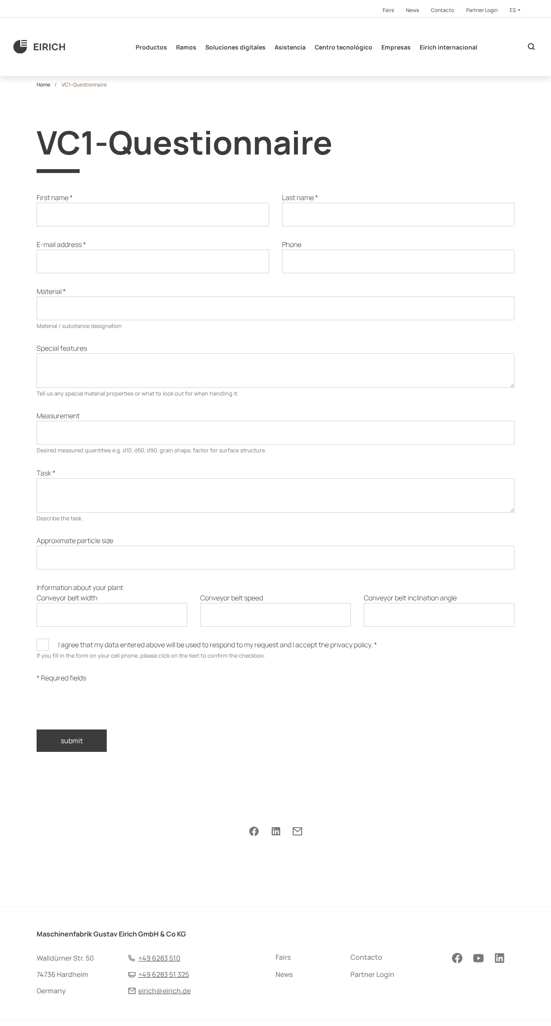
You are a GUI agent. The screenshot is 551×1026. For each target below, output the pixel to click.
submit (72, 740)
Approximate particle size (75, 540)
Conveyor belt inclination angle (410, 598)
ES (513, 10)
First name (55, 197)
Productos (151, 47)
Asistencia (290, 47)
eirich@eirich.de (164, 990)
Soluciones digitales (235, 47)
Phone (291, 244)
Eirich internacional (448, 47)
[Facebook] (254, 831)
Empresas (396, 47)
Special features (62, 348)
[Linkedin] (275, 831)
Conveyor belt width (67, 598)
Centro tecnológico (343, 47)
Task (46, 473)
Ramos (186, 47)
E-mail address (61, 244)
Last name (300, 197)
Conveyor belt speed (231, 598)
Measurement (58, 415)
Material (51, 291)
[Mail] (297, 831)
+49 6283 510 (159, 958)
